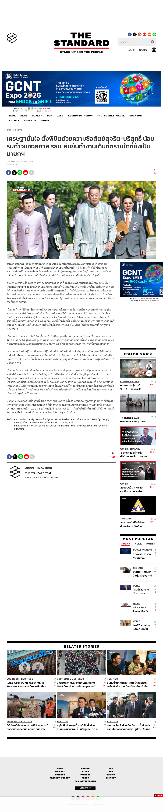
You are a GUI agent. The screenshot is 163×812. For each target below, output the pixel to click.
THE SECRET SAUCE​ (111, 116)
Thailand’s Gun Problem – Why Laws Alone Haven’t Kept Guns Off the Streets (133, 419)
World (124, 449)
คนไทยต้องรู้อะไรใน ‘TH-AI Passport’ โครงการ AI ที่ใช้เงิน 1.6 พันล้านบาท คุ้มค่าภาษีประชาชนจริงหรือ (132, 387)
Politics (14, 130)
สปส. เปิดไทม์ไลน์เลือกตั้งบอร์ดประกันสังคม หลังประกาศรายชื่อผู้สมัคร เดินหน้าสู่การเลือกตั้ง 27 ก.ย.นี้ (132, 524)
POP (49, 116)
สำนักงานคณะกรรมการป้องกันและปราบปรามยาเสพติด (42, 425)
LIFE (60, 116)
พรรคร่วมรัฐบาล (45, 419)
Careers (85, 775)
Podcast (60, 771)
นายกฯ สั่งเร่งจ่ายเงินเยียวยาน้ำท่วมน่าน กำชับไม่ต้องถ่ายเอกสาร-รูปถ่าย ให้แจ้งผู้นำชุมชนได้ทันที (129, 727)
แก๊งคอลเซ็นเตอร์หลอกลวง (44, 422)
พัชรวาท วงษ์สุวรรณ (82, 425)
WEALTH (37, 116)
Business (13, 679)
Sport (136, 603)
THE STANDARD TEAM (22, 161)
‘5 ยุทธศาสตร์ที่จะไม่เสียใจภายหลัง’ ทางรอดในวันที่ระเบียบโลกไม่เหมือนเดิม (133, 454)
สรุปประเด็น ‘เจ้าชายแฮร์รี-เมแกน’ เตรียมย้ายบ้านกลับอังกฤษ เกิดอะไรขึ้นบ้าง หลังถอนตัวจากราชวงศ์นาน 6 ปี (133, 489)
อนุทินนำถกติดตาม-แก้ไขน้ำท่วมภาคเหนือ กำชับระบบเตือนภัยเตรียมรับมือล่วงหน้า (127, 684)
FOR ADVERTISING (85, 781)
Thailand (135, 449)
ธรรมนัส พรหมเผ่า (81, 419)
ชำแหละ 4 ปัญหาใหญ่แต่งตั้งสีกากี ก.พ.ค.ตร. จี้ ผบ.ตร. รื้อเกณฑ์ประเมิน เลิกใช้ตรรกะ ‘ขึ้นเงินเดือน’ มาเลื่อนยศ (142, 573)
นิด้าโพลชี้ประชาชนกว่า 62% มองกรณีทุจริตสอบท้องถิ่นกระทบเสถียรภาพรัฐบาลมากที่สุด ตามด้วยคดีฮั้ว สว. (27, 727)
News (60, 768)
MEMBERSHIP (85, 788)
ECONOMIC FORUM (80, 116)
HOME (12, 116)
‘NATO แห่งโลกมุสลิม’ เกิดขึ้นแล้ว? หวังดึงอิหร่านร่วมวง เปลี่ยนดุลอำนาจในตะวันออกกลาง (142, 626)
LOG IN (131, 49)
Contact (111, 778)
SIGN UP (143, 49)
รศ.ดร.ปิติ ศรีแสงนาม (142, 550)
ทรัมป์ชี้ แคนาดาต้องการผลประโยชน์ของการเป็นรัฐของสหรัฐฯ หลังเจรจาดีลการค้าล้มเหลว (143, 591)
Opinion (60, 775)
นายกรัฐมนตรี (66, 422)
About (85, 778)
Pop (111, 768)
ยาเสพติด (20, 428)
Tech (136, 381)
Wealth (85, 768)
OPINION (135, 116)
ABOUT (45, 121)
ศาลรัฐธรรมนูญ (101, 419)
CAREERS (30, 121)
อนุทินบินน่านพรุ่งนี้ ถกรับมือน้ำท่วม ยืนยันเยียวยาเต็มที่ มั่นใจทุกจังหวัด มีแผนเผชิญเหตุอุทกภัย (77, 727)
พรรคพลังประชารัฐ (24, 419)
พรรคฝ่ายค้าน (63, 419)
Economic (126, 381)
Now (111, 771)
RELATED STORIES (81, 646)
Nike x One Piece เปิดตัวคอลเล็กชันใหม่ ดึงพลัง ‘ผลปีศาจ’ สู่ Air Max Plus (143, 609)
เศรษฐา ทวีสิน (102, 425)
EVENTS (14, 121)
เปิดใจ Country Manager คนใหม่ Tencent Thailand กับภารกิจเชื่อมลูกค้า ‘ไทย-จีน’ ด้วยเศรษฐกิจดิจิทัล (26, 684)
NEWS (23, 116)
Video (85, 771)
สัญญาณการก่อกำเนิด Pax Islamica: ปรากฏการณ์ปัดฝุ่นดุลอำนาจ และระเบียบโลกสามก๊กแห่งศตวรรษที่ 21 (143, 555)
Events (110, 775)
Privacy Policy (60, 778)
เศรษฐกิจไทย (21, 422)
